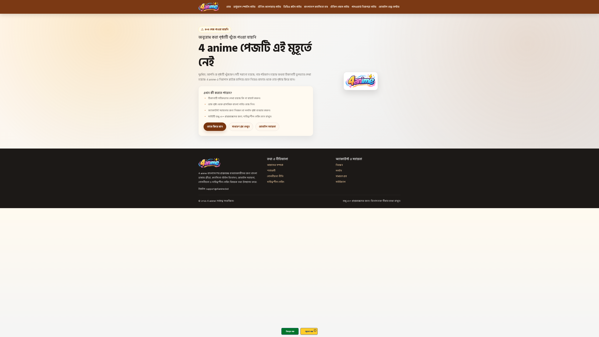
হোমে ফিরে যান (215, 127)
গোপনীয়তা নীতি (275, 176)
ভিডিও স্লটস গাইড (292, 7)
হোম (228, 7)
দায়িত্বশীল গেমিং (275, 182)
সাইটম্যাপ (340, 182)
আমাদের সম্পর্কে (275, 165)
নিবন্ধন (339, 165)
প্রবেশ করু (309, 331)
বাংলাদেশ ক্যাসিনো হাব (316, 7)
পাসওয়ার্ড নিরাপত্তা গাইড (364, 7)
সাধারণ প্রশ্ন (341, 176)
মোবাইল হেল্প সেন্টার (389, 7)
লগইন (339, 171)
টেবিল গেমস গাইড (339, 7)
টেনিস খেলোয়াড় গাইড (269, 7)
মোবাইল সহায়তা (267, 127)
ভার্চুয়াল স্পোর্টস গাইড (244, 7)
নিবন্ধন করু (290, 331)
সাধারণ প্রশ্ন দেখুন (241, 127)
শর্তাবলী (271, 171)
